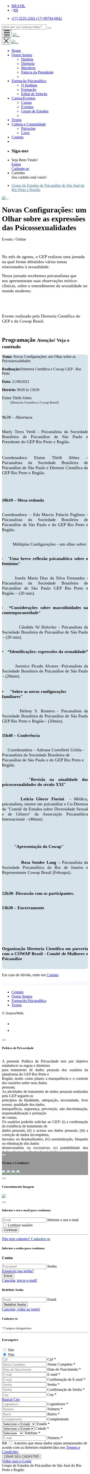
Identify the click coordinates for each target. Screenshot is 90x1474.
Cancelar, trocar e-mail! (19, 1280)
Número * (55, 1409)
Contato (53, 975)
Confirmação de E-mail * (66, 1379)
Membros (28, 68)
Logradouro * (57, 1404)
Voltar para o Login (16, 1461)
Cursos (26, 102)
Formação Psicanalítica (29, 81)
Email (51, 1299)
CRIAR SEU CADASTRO (21, 1456)
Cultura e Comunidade (29, 124)
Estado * (43, 1424)
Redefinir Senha (15, 1304)
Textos (17, 120)
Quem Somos (22, 55)
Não (11, 1355)
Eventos (27, 107)
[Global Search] (49, 28)
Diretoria (28, 64)
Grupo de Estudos (34, 111)
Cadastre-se (20, 169)
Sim (11, 1350)
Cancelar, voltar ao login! (21, 1309)
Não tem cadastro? (26, 1239)
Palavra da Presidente (37, 72)
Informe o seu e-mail (62, 1220)
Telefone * (32, 1433)
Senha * (53, 1384)
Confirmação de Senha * (66, 1389)
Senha (52, 1266)
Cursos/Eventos (23, 98)
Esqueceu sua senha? (18, 1271)
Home (16, 51)
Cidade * (42, 1428)
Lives (25, 133)
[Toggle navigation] (7, 34)
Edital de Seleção (34, 94)
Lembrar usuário (20, 1225)
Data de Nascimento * (64, 1369)
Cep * (51, 1395)
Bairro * (53, 1414)
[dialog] (45, 1335)
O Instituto (29, 85)
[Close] (4, 1040)
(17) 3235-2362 (24, 18)
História (27, 59)
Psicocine (28, 128)
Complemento (58, 1419)
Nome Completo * (61, 1364)
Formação (28, 89)
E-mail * (53, 1374)
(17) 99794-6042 (49, 18)
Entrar (16, 164)
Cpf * (51, 1359)
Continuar (10, 1230)
